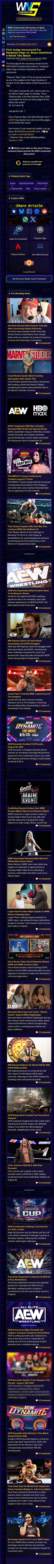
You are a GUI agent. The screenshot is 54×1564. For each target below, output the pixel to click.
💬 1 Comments (43, 929)
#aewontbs (16, 188)
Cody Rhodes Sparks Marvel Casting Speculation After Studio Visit (25, 377)
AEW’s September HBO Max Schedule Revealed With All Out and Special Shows (27, 427)
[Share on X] (33, 219)
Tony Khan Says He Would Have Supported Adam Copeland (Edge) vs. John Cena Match (29, 1487)
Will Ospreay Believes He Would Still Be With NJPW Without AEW (29, 1066)
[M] (24, 44)
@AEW (12, 120)
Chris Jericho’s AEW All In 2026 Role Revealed (25, 1166)
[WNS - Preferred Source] (29, 163)
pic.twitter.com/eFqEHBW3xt (21, 134)
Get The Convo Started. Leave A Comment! (29, 279)
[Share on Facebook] (29, 211)
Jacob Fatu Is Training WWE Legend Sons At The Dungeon (29, 695)
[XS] (18, 44)
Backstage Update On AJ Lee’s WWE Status (28, 1539)
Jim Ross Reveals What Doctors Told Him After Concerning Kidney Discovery (27, 327)
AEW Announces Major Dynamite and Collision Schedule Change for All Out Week (28, 1331)
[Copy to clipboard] (14, 211)
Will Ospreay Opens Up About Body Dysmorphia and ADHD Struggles (25, 642)
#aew (12, 183)
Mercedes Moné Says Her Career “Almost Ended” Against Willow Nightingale (27, 1013)
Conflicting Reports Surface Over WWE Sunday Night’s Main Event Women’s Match (28, 809)
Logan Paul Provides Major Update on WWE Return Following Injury (29, 912)
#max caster (40, 188)
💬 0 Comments (43, 343)
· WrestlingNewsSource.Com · (29, 19)
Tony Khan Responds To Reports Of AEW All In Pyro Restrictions (29, 1278)
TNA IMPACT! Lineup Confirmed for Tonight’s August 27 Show (25, 477)
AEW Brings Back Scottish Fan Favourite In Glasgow (28, 1116)
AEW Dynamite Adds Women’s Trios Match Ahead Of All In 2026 (28, 1434)
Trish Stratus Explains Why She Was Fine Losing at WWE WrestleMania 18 (27, 527)
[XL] (30, 44)
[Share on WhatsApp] (25, 219)
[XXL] (34, 44)
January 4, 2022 (16, 140)
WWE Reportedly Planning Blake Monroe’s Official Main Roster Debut (28, 859)
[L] (27, 44)
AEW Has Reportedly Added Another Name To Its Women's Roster (28, 592)
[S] (22, 44)
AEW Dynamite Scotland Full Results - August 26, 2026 (26, 745)
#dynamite (42, 183)
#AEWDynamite (24, 131)
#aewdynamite (26, 183)
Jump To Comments (18, 239)
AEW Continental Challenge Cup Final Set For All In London (28, 1228)
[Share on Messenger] (36, 211)
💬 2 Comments (43, 979)
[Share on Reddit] (44, 211)
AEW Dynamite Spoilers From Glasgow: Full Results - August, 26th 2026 (28, 1381)
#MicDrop (35, 131)
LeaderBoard (29, 272)
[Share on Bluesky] (21, 211)
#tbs (28, 188)
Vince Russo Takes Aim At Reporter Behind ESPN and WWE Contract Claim (28, 963)
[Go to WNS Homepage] (28, 9)
